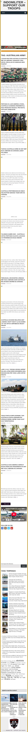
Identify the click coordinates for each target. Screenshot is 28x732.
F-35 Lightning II (13, 664)
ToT (21, 677)
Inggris (3, 666)
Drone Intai (23, 662)
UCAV (2, 679)
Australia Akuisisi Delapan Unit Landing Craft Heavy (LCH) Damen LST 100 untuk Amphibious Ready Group (13, 322)
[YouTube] (12, 528)
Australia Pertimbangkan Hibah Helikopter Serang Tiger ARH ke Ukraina (13, 192)
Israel (9, 666)
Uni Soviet (13, 679)
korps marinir (4, 669)
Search (23, 566)
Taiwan (21, 675)
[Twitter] (8, 528)
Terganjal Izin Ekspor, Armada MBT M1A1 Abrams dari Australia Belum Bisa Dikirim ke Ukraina (13, 279)
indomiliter (3, 66)
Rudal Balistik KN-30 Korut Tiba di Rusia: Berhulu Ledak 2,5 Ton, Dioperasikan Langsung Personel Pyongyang (13, 652)
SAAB (13, 675)
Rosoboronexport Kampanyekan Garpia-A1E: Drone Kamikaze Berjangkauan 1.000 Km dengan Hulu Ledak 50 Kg (14, 642)
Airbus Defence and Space (6, 661)
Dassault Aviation (18, 662)
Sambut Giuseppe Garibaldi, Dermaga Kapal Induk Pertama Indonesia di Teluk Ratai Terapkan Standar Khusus (18, 575)
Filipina (19, 664)
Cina (12, 662)
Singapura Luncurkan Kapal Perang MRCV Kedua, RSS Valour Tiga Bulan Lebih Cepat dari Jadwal (17, 593)
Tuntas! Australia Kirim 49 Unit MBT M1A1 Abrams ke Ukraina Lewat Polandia (14, 150)
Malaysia (12, 670)
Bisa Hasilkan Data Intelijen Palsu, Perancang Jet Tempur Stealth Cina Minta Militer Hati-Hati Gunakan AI (14, 647)
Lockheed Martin (5, 670)
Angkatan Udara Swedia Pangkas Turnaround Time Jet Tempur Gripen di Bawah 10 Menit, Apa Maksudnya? (17, 624)
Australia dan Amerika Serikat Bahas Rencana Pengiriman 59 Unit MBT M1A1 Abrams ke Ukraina (13, 466)
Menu (3, 12)
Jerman (17, 666)
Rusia (8, 675)
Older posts (7, 503)
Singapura (17, 675)
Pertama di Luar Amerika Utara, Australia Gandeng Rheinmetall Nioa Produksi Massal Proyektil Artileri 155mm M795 (13, 106)
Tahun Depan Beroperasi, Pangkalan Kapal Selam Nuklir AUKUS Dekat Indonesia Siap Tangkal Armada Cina (17, 587)
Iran (6, 666)
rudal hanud (3, 675)
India (23, 664)
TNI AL (10, 677)
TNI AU (16, 677)
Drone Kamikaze (4, 664)
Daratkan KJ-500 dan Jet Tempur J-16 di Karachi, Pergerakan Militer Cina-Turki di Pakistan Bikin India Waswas (14, 638)
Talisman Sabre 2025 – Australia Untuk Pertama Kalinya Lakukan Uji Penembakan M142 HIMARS (13, 235)
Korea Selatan (15, 667)
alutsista (20, 660)
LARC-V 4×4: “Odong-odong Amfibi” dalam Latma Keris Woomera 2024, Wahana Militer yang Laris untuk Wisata (13, 372)
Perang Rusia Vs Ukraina (14, 672)
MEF (19, 670)
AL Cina (14, 661)
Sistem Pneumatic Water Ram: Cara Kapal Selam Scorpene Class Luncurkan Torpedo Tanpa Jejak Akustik (18, 599)
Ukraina (7, 679)
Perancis (4, 672)
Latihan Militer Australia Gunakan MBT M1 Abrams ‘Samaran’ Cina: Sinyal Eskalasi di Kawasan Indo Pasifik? (14, 61)
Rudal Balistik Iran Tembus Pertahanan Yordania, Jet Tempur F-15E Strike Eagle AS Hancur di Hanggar (17, 630)
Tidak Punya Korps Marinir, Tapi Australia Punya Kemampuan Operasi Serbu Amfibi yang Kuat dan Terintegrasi (12, 418)
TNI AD (3, 677)
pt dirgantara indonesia (5, 673)
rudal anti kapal (22, 673)
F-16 (8, 664)
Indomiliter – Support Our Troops (15, 730)
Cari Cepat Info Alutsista (7, 563)
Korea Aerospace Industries (6, 667)
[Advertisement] (14, 29)
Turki (23, 677)
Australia (3, 662)
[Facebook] (2, 528)
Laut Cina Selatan (13, 669)
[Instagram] (5, 528)
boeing (8, 662)
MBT (16, 670)
